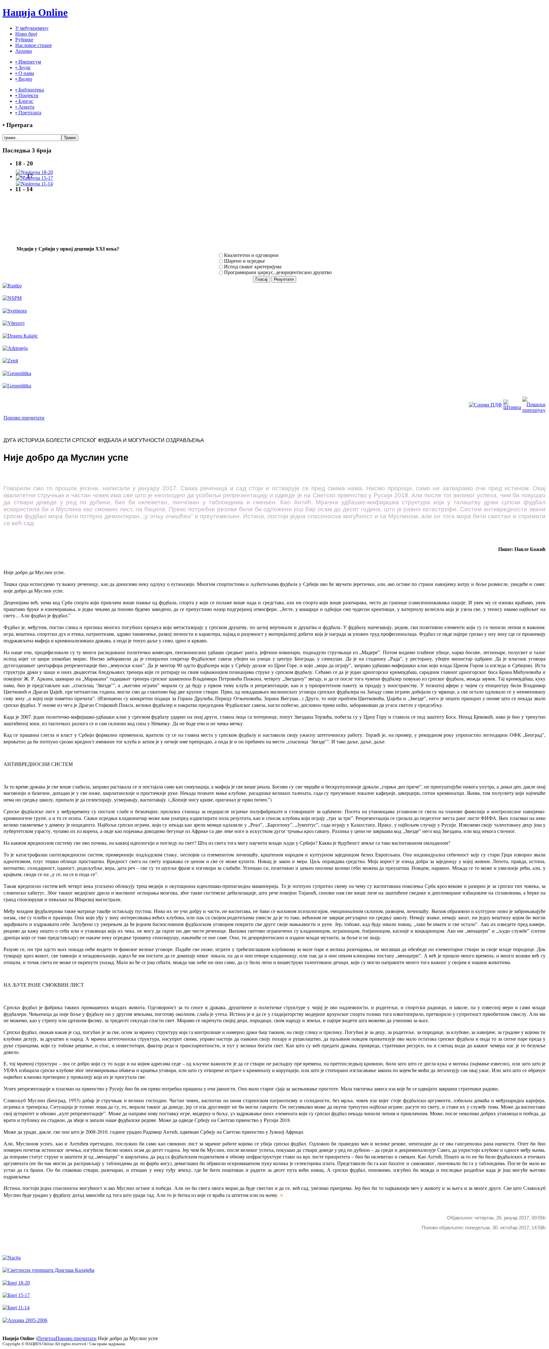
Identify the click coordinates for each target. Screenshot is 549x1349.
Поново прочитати (23, 417)
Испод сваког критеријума (252, 266)
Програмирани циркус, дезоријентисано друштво (278, 272)
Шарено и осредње (244, 261)
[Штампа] (512, 407)
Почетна (46, 1338)
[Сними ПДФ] (485, 404)
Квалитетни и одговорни (251, 255)
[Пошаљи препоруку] (534, 410)
